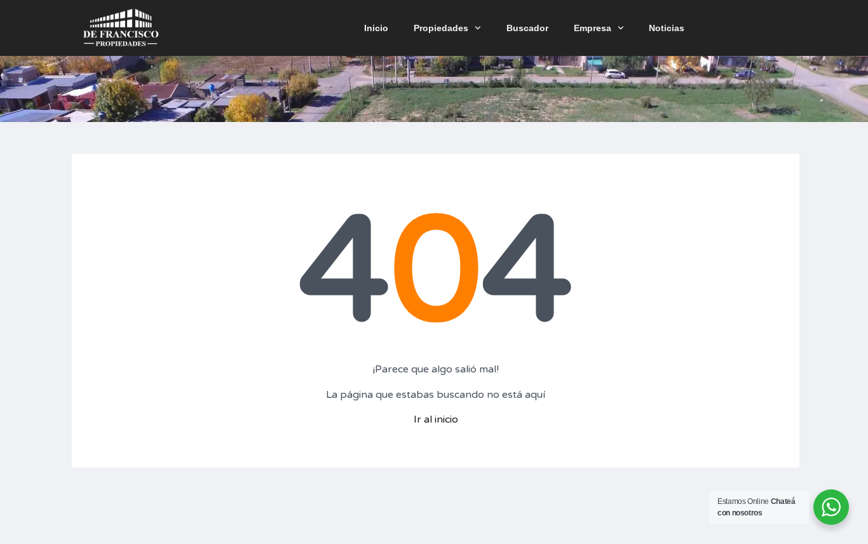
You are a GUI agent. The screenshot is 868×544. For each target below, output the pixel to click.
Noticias (666, 28)
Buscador (527, 28)
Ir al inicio (436, 419)
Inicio (376, 28)
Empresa (592, 28)
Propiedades (441, 28)
